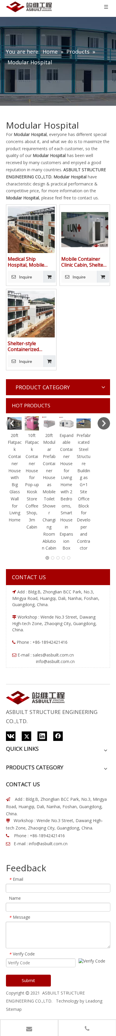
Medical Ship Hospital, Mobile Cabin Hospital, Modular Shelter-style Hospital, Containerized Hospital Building (27, 262)
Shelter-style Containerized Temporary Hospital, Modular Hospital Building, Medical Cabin (31, 346)
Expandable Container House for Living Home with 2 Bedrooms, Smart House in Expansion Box (66, 492)
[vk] (10, 736)
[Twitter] (26, 736)
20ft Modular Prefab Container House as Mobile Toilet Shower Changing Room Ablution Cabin (49, 492)
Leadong (93, 1001)
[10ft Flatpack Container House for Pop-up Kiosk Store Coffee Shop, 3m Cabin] (32, 423)
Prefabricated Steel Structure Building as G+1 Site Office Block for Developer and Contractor (83, 492)
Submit (28, 980)
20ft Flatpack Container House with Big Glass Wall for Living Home (15, 478)
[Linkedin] (42, 736)
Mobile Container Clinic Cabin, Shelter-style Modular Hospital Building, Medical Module (84, 262)
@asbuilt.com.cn (58, 655)
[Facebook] (58, 736)
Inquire (25, 277)
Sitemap (14, 1009)
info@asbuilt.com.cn (48, 843)
